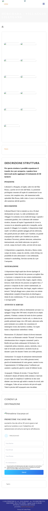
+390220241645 (14, 436)
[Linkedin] (33, 401)
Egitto (8, 484)
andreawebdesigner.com (27, 506)
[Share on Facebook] (43, 401)
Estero (6, 149)
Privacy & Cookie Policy (24, 509)
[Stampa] (4, 26)
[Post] (39, 401)
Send (24, 472)
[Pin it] (36, 401)
